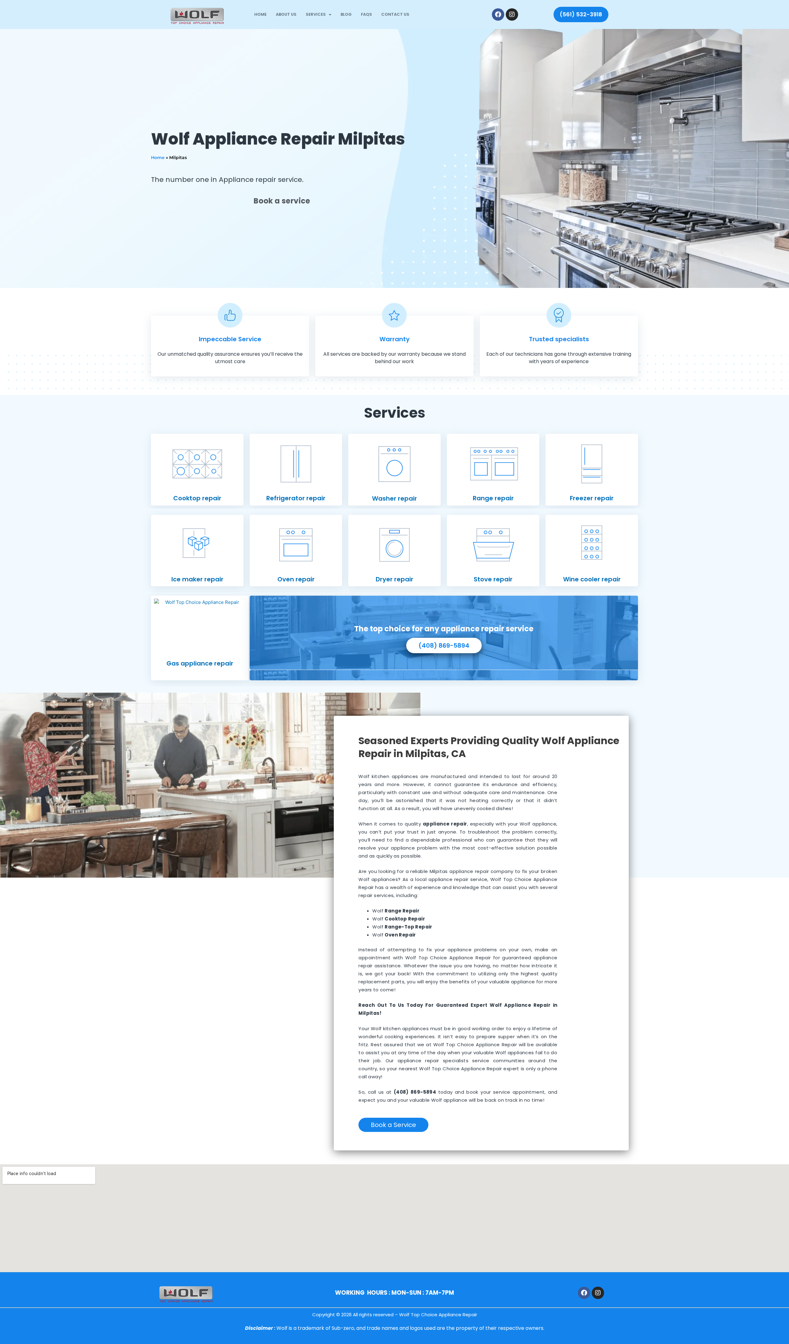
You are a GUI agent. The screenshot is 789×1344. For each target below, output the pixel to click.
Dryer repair (394, 579)
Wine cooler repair (592, 579)
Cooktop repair (197, 498)
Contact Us (395, 14)
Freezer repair (592, 498)
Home (260, 14)
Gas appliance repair (199, 663)
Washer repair (394, 498)
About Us (286, 14)
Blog (346, 14)
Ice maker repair (197, 579)
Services (316, 14)
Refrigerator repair (295, 498)
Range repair (493, 498)
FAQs (366, 14)
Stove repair (493, 579)
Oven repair (296, 579)
